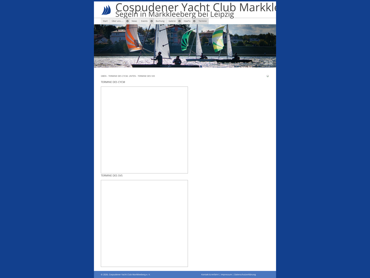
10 (250, 62)
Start (105, 21)
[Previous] (266, 63)
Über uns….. (117, 21)
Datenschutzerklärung (245, 274)
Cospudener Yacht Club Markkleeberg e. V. (224, 9)
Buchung (160, 21)
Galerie (172, 21)
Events (144, 21)
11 (256, 62)
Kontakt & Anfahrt (210, 274)
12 (261, 62)
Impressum (226, 274)
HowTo (187, 21)
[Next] (271, 63)
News (134, 21)
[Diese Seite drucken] (267, 76)
